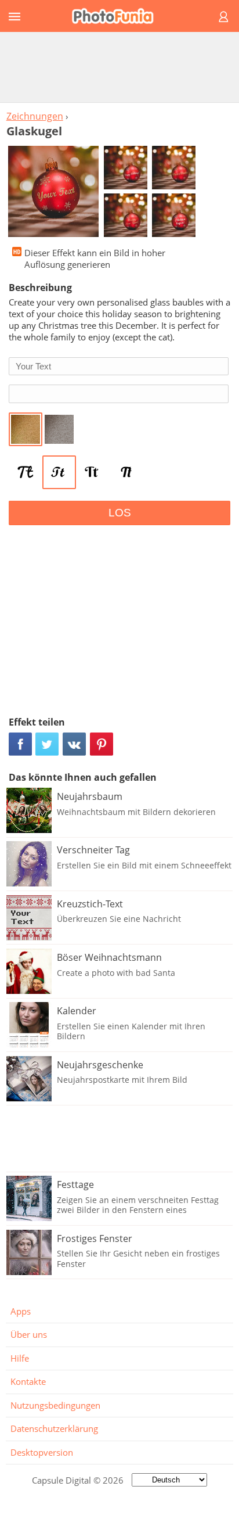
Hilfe (19, 1358)
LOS (119, 513)
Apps (20, 1311)
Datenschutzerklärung (54, 1428)
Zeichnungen (34, 116)
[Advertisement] (119, 67)
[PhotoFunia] (118, 16)
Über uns (28, 1334)
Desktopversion (41, 1452)
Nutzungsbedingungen (55, 1405)
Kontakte (28, 1381)
